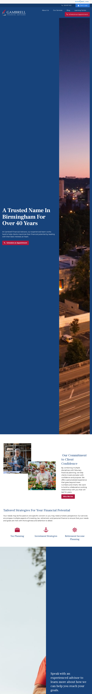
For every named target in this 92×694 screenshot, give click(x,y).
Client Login (84, 5)
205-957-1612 (67, 5)
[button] (45, 10)
